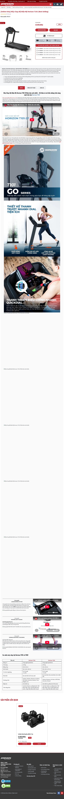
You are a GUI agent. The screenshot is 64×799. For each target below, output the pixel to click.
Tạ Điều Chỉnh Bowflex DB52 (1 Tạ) (25, 734)
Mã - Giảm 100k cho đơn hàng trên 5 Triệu (49, 54)
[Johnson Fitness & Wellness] (7, 4)
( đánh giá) (8, 14)
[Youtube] (62, 793)
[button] (54, 4)
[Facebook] (58, 793)
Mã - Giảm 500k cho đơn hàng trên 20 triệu (49, 48)
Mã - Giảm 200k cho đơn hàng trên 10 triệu (49, 52)
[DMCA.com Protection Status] (6, 787)
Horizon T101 (32, 660)
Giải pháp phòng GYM (31, 776)
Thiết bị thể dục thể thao (17, 7)
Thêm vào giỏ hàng (42, 30)
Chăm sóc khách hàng (45, 765)
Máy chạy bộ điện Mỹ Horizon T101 (9, 97)
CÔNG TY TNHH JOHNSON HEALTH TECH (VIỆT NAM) (6, 764)
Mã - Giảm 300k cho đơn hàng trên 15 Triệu (49, 50)
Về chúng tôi (16, 764)
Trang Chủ (3, 7)
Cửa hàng (9, 7)
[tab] (21, 87)
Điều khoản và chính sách (57, 765)
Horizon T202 (51, 660)
